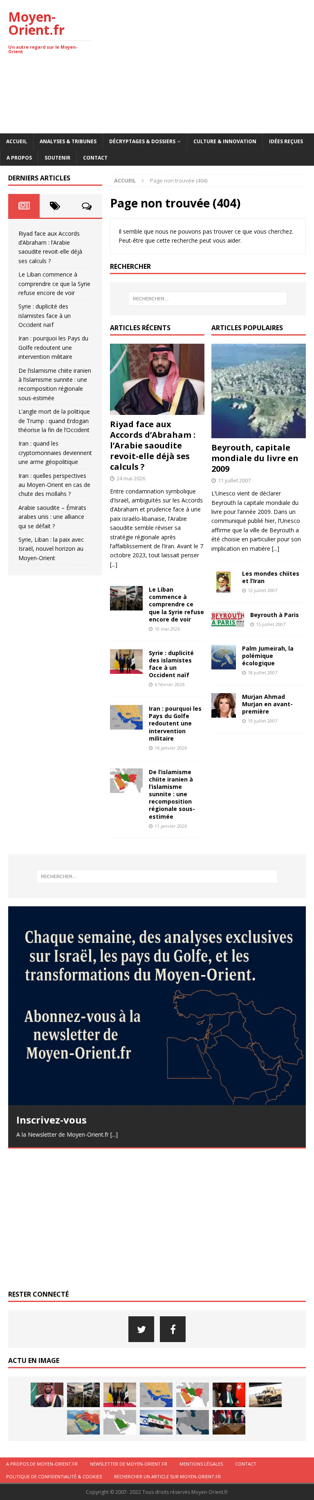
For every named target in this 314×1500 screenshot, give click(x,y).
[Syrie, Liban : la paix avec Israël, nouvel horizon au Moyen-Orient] (156, 1422)
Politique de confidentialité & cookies (54, 1476)
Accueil (16, 141)
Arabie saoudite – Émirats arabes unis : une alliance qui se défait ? (52, 517)
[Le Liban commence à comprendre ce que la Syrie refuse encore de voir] (126, 598)
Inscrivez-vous (51, 1119)
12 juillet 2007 (262, 590)
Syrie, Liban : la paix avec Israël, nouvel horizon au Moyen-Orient (51, 549)
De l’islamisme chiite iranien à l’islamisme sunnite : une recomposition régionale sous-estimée (172, 794)
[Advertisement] (214, 65)
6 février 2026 (169, 684)
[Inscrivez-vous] (157, 1005)
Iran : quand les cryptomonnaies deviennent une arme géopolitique (55, 452)
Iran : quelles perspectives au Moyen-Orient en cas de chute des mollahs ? (54, 485)
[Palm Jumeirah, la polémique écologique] (223, 657)
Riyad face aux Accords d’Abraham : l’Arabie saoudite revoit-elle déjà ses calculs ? (152, 445)
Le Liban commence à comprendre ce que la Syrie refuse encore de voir (176, 604)
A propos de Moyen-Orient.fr (42, 1464)
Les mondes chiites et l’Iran (270, 577)
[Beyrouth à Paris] (227, 619)
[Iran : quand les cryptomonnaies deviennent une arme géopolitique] (265, 1395)
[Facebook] (173, 1329)
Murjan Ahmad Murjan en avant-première (267, 704)
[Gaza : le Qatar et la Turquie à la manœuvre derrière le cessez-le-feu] (229, 1422)
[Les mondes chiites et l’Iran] (223, 582)
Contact (95, 157)
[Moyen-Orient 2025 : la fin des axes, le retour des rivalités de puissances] (192, 1422)
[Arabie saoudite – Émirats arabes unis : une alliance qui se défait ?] (119, 1422)
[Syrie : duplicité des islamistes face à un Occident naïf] (126, 661)
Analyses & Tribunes (68, 141)
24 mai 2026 (131, 478)
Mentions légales (201, 1464)
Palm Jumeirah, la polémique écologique (268, 655)
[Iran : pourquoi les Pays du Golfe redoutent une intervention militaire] (126, 717)
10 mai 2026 (167, 629)
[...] (113, 564)
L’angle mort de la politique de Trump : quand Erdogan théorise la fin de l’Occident (54, 421)
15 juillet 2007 (270, 624)
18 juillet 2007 (262, 672)
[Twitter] (141, 1329)
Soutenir (57, 157)
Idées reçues (286, 141)
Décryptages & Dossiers (142, 141)
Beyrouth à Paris (274, 615)
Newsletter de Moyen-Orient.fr (128, 1464)
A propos (19, 157)
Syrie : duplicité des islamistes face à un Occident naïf (171, 664)
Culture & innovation (224, 141)
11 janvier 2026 (171, 826)
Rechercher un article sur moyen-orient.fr (167, 1476)
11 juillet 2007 (234, 480)
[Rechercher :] (208, 299)
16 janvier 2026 (171, 748)
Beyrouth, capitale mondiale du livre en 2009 (254, 458)
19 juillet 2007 (262, 721)
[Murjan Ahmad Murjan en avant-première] (223, 705)
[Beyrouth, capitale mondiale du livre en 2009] (258, 391)
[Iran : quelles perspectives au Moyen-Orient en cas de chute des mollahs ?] (83, 1422)
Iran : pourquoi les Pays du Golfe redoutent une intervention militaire (175, 723)
